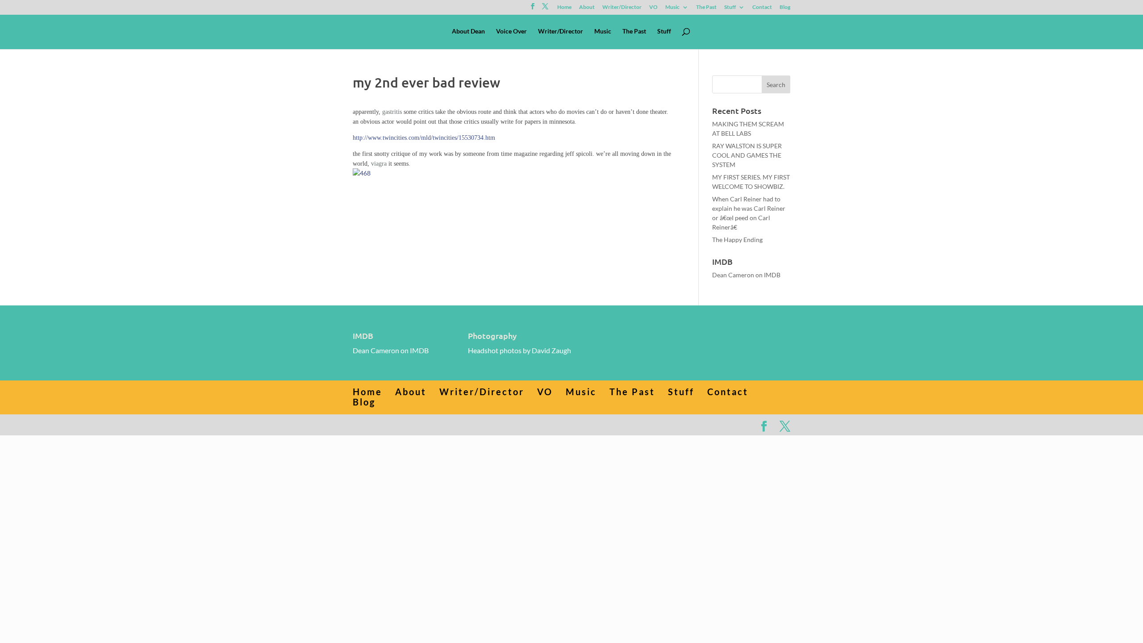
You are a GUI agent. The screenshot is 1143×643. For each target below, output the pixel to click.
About (587, 7)
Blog (785, 7)
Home (564, 7)
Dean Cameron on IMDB (746, 275)
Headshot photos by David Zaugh (519, 350)
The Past (706, 7)
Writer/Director (622, 7)
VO (653, 7)
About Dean (468, 31)
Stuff (730, 7)
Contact (762, 7)
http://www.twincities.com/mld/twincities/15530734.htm (424, 137)
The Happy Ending (737, 239)
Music (672, 7)
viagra (379, 163)
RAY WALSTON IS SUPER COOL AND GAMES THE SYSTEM (747, 155)
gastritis (392, 112)
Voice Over (511, 31)
